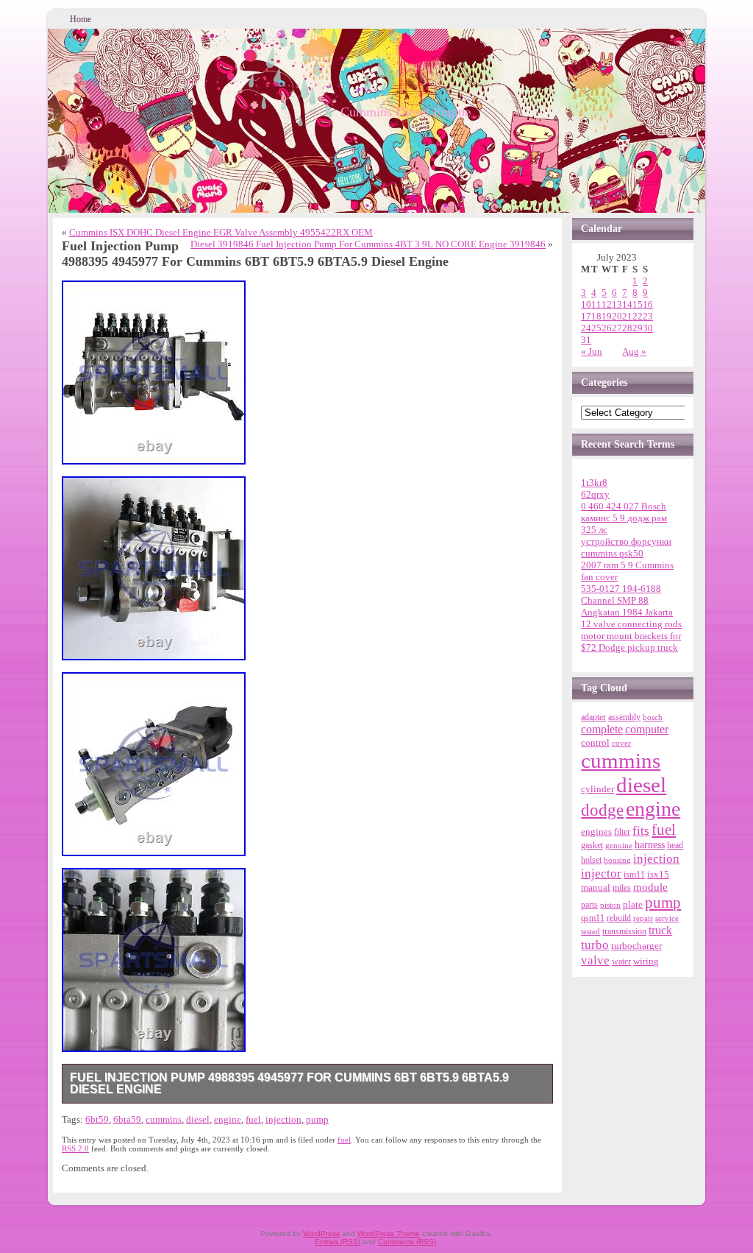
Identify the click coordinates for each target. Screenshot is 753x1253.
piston (610, 904)
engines (596, 832)
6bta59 (127, 1119)
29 (637, 327)
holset (591, 860)
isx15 (658, 874)
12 (607, 304)
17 (586, 316)
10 (586, 304)
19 (607, 316)
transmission (624, 931)
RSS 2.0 (75, 1148)
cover (621, 743)
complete (602, 729)
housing (617, 859)
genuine (618, 845)
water (621, 961)
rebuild (619, 918)
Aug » (634, 351)
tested (590, 931)
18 (596, 316)
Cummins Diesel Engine (405, 112)
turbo (595, 944)
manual (595, 887)
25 (596, 327)
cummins (164, 1119)
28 (627, 327)
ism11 (634, 874)
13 (617, 304)
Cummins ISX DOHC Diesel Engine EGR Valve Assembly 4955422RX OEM (221, 232)
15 (637, 304)
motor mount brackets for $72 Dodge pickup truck (631, 641)
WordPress (321, 1233)
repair (643, 918)
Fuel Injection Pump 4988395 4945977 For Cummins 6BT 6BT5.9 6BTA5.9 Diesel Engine (289, 1083)
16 (648, 304)
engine (227, 1119)
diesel (198, 1119)
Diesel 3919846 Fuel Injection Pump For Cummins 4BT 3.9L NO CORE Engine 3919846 (368, 244)
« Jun (591, 351)
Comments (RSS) (407, 1242)
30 (648, 327)
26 (607, 327)
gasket (592, 845)
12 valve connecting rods (631, 623)
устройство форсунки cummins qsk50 (626, 547)
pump (317, 1119)
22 (637, 316)
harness (650, 844)
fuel (253, 1119)
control (595, 742)
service (667, 918)
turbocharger (636, 946)
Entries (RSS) (337, 1242)
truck (660, 930)
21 (627, 316)
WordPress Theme (388, 1233)
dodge (602, 810)
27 (617, 327)
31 (586, 339)
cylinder (597, 789)
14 (627, 304)
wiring (646, 961)
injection (283, 1119)
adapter (593, 717)
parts (589, 905)
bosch (653, 717)
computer (646, 729)
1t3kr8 (594, 482)
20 (617, 316)
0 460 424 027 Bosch (623, 506)
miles (622, 888)
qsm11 (592, 918)
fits (640, 831)
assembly (624, 717)
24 (586, 327)
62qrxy (595, 494)
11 (596, 304)
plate (633, 905)
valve (595, 960)
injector (601, 873)
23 (648, 316)
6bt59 (97, 1119)
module (650, 887)
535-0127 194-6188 (621, 588)
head (675, 845)
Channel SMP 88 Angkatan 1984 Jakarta (627, 606)
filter (622, 831)
